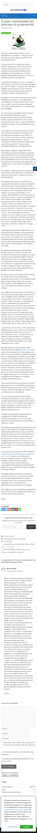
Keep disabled (12, 827)
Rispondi (6, 693)
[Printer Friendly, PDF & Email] (6, 33)
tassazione (22, 539)
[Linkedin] (13, 509)
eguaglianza (7, 539)
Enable (26, 827)
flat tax (15, 539)
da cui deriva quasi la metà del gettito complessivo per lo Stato (18, 454)
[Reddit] (9, 509)
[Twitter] (6, 509)
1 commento (7, 541)
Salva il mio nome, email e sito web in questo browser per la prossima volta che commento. (19, 744)
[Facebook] (2, 509)
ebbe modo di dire (28, 350)
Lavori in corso (8, 536)
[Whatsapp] (19, 509)
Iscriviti (31, 527)
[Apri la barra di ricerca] (34, 15)
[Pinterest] (16, 509)
